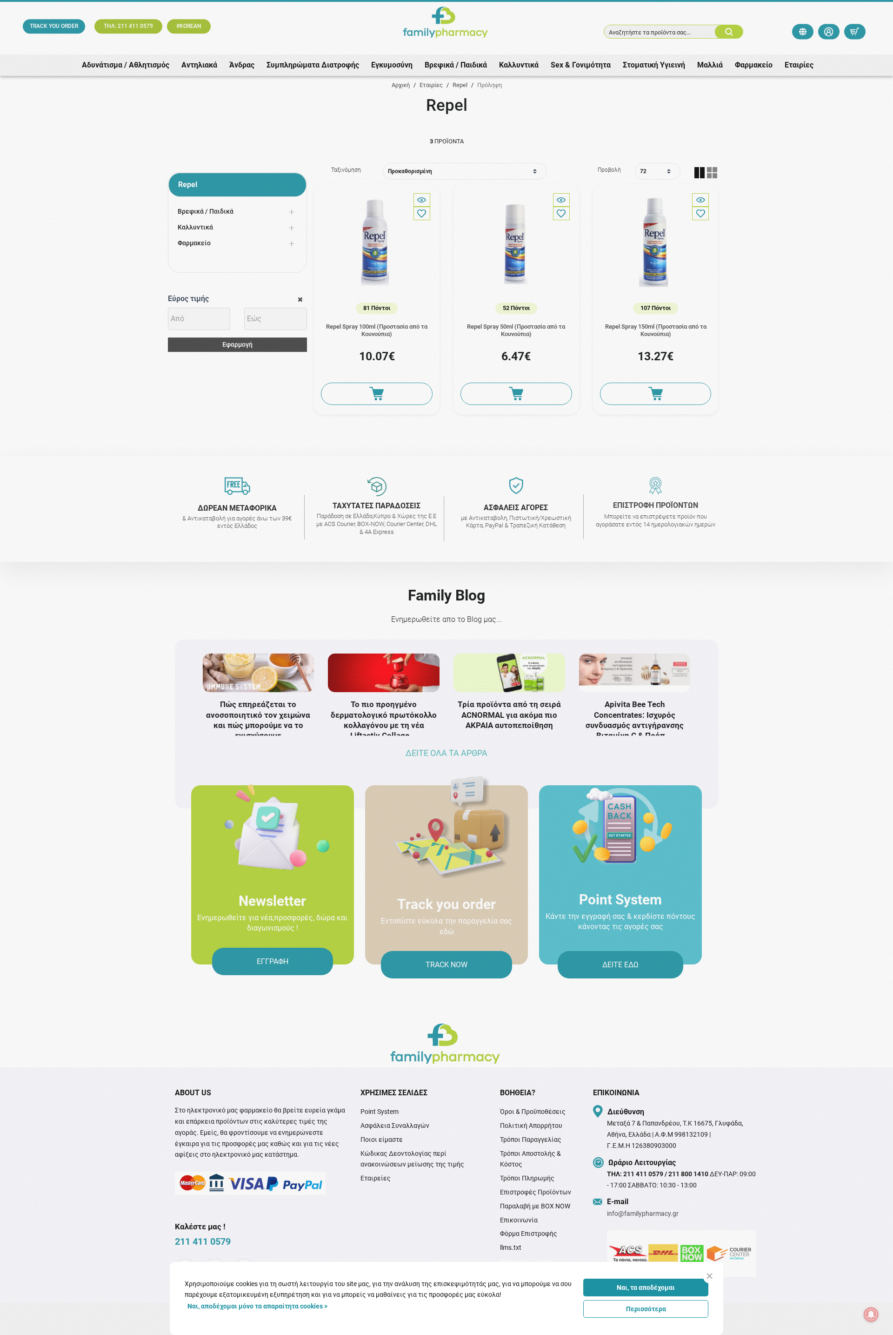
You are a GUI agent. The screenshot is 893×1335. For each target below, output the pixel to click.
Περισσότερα (646, 1309)
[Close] (709, 1276)
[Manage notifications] (871, 1314)
